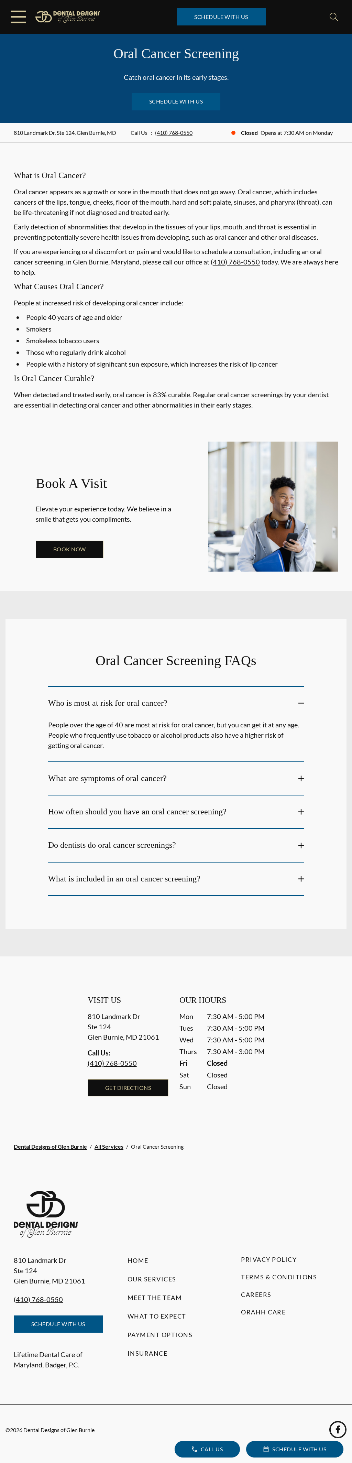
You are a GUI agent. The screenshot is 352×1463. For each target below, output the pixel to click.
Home (138, 1260)
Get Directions (128, 1087)
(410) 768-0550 (173, 132)
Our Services (152, 1279)
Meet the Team (155, 1297)
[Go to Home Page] (67, 17)
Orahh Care (263, 1312)
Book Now (69, 549)
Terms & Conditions (279, 1277)
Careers (256, 1294)
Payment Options (160, 1335)
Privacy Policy (269, 1259)
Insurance (148, 1353)
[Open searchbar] (333, 16)
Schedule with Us (221, 16)
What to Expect (157, 1316)
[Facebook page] (337, 1429)
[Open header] (18, 16)
